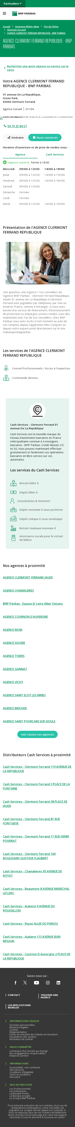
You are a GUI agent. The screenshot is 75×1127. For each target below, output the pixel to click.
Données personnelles (22, 1025)
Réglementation (18, 1032)
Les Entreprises (18, 1091)
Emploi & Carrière (19, 1055)
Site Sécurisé (16, 1069)
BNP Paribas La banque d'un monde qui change (24, 13)
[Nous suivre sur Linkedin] (58, 983)
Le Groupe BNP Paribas (22, 1098)
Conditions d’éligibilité (21, 1072)
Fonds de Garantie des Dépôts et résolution (33, 1034)
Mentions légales (18, 1027)
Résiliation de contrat (21, 1039)
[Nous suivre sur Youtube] (36, 983)
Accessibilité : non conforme (24, 1067)
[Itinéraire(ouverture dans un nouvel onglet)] (37, 117)
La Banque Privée (19, 1093)
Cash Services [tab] (55, 154)
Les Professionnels (20, 1088)
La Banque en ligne (20, 1095)
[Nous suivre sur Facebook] (15, 983)
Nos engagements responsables (27, 1053)
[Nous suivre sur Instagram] (48, 983)
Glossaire (14, 1077)
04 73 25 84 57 (17, 126)
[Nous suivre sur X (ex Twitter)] (25, 983)
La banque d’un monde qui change (28, 1051)
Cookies (13, 1029)
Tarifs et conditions (20, 1074)
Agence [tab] (20, 154)
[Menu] (4, 13)
